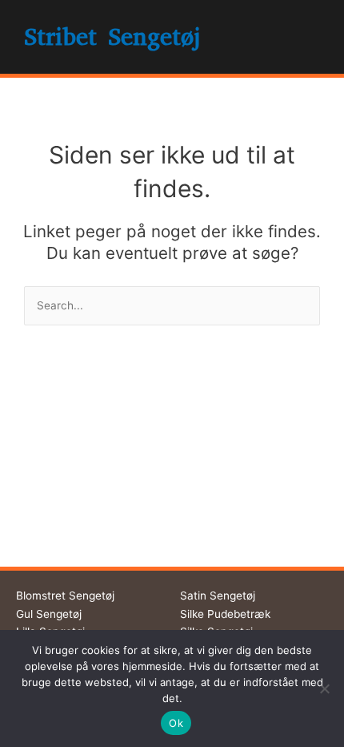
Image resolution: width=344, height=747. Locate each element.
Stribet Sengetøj (112, 37)
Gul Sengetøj (49, 614)
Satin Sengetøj (217, 595)
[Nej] (324, 688)
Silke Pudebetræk (225, 614)
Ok (176, 723)
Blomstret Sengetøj (65, 595)
